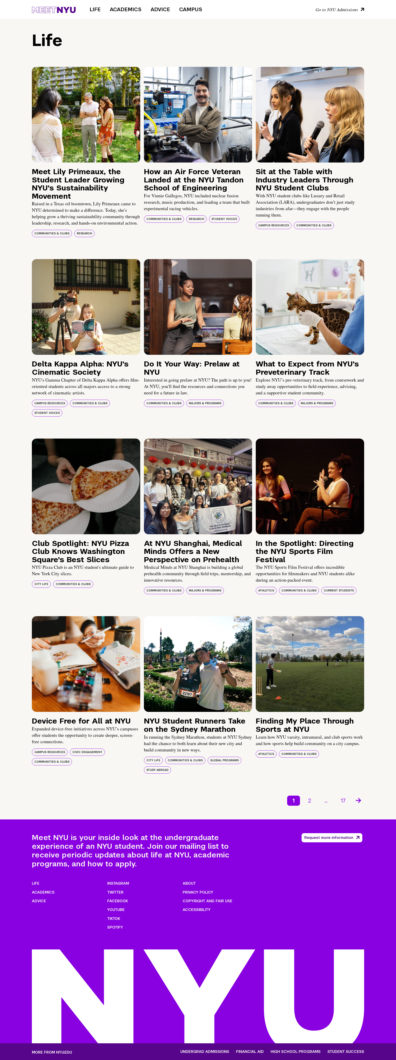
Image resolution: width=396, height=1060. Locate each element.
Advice (160, 9)
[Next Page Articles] (359, 800)
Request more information (328, 837)
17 (343, 800)
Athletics (266, 590)
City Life (41, 584)
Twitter (115, 892)
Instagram (118, 883)
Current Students (339, 590)
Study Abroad (157, 770)
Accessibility (197, 909)
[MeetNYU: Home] (54, 9)
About (189, 883)
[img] (86, 115)
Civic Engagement (87, 752)
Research (84, 233)
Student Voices (224, 219)
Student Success (345, 1052)
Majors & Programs (205, 403)
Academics (125, 9)
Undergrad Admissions (204, 1052)
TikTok (113, 918)
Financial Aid (250, 1052)
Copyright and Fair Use (207, 901)
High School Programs (296, 1052)
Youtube (116, 909)
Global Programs (224, 760)
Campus (190, 9)
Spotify (115, 927)
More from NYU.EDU (52, 1052)
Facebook (117, 901)
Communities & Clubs (51, 233)
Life (95, 9)
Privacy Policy (198, 892)
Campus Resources (273, 225)
